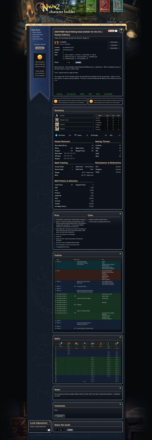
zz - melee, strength (68, 54)
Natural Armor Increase (107, 294)
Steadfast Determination (82, 324)
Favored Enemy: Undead (82, 263)
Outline (82, 94)
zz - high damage (85, 54)
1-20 (87, 58)
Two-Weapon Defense (82, 286)
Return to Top (113, 213)
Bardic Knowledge (106, 279)
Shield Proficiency (106, 265)
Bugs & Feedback (105, 24)
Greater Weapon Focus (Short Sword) (85, 328)
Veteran (103, 261)
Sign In (121, 22)
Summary (59, 94)
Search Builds (36, 36)
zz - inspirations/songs (68, 58)
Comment (60, 416)
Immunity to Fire (105, 317)
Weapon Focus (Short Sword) (83, 281)
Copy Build (114, 45)
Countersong (104, 275)
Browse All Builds (37, 32)
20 (49, 430)
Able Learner (79, 282)
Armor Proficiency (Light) (107, 267)
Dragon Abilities (105, 296)
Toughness (79, 304)
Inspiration (104, 277)
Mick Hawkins (40, 434)
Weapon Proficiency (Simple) (108, 268)
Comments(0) (108, 94)
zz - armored (76, 54)
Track (103, 263)
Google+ (71, 434)
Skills (90, 94)
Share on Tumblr (78, 62)
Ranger (85, 38)
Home (31, 24)
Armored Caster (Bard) (107, 270)
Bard (78, 38)
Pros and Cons (71, 94)
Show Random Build (38, 39)
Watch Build (114, 42)
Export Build (114, 48)
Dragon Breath (105, 298)
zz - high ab (93, 54)
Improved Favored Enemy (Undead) (84, 291)
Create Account (111, 22)
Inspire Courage (105, 276)
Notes (98, 94)
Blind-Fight (104, 302)
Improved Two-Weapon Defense (84, 322)
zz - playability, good (92, 56)
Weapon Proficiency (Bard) (107, 272)
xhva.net (51, 434)
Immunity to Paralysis (106, 318)
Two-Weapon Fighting (81, 261)
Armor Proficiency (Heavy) (107, 282)
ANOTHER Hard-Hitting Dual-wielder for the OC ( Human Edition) (62, 24)
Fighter (56, 38)
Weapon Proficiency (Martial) (108, 264)
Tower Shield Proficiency (107, 281)
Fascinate (104, 273)
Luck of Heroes (80, 264)
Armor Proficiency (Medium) (108, 284)
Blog (114, 24)
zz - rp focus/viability (80, 58)
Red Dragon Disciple (67, 38)
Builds (37, 24)
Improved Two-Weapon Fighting (84, 298)
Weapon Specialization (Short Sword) (85, 290)
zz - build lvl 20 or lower (68, 56)
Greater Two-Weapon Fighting (83, 310)
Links (120, 24)
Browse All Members (38, 34)
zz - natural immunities (80, 56)
